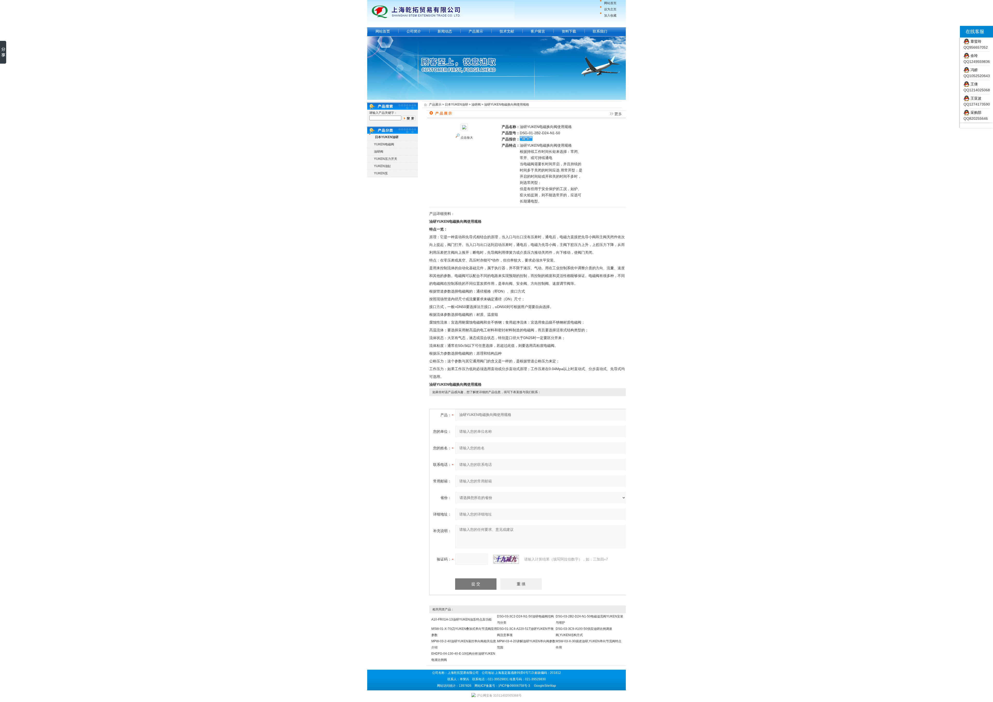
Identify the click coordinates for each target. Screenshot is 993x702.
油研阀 (378, 151)
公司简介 (414, 31)
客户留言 (538, 31)
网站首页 (610, 3)
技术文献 (507, 31)
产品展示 (476, 31)
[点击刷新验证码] (506, 559)
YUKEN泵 (381, 173)
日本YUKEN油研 (456, 104)
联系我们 (600, 31)
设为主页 (610, 9)
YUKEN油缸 (382, 166)
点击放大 (467, 137)
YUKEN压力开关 (385, 159)
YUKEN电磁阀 (384, 144)
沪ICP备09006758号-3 (514, 686)
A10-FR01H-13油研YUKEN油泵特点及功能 (461, 619)
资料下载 (569, 31)
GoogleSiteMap (545, 686)
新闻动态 (445, 31)
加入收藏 (610, 15)
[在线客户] (953, 32)
